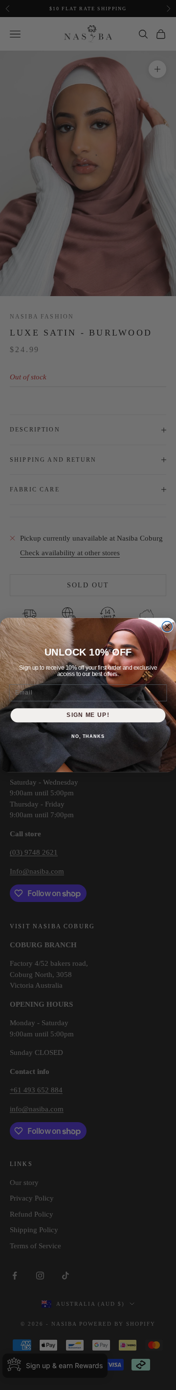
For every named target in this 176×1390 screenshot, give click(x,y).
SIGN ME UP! (87, 715)
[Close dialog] (167, 626)
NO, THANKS (88, 736)
